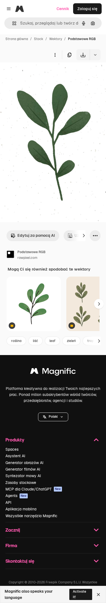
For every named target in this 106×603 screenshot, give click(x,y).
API (8, 502)
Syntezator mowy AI (23, 475)
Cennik (63, 8)
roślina (16, 341)
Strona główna (16, 39)
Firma (11, 545)
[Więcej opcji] (54, 54)
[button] (53, 417)
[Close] (98, 594)
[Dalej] (84, 235)
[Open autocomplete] (12, 23)
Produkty (14, 440)
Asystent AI (15, 455)
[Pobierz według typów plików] (95, 54)
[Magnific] (53, 372)
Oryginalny (37, 72)
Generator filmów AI (22, 469)
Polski (53, 416)
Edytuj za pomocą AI (36, 235)
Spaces (11, 449)
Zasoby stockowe (20, 482)
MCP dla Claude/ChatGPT (33, 489)
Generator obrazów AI (24, 462)
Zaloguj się (87, 8)
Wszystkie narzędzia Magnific (31, 515)
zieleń (71, 341)
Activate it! (79, 594)
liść (35, 341)
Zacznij (12, 530)
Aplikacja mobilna (20, 509)
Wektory (55, 39)
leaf (52, 341)
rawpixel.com (27, 258)
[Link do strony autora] (10, 255)
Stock (38, 39)
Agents (16, 495)
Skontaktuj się (19, 561)
